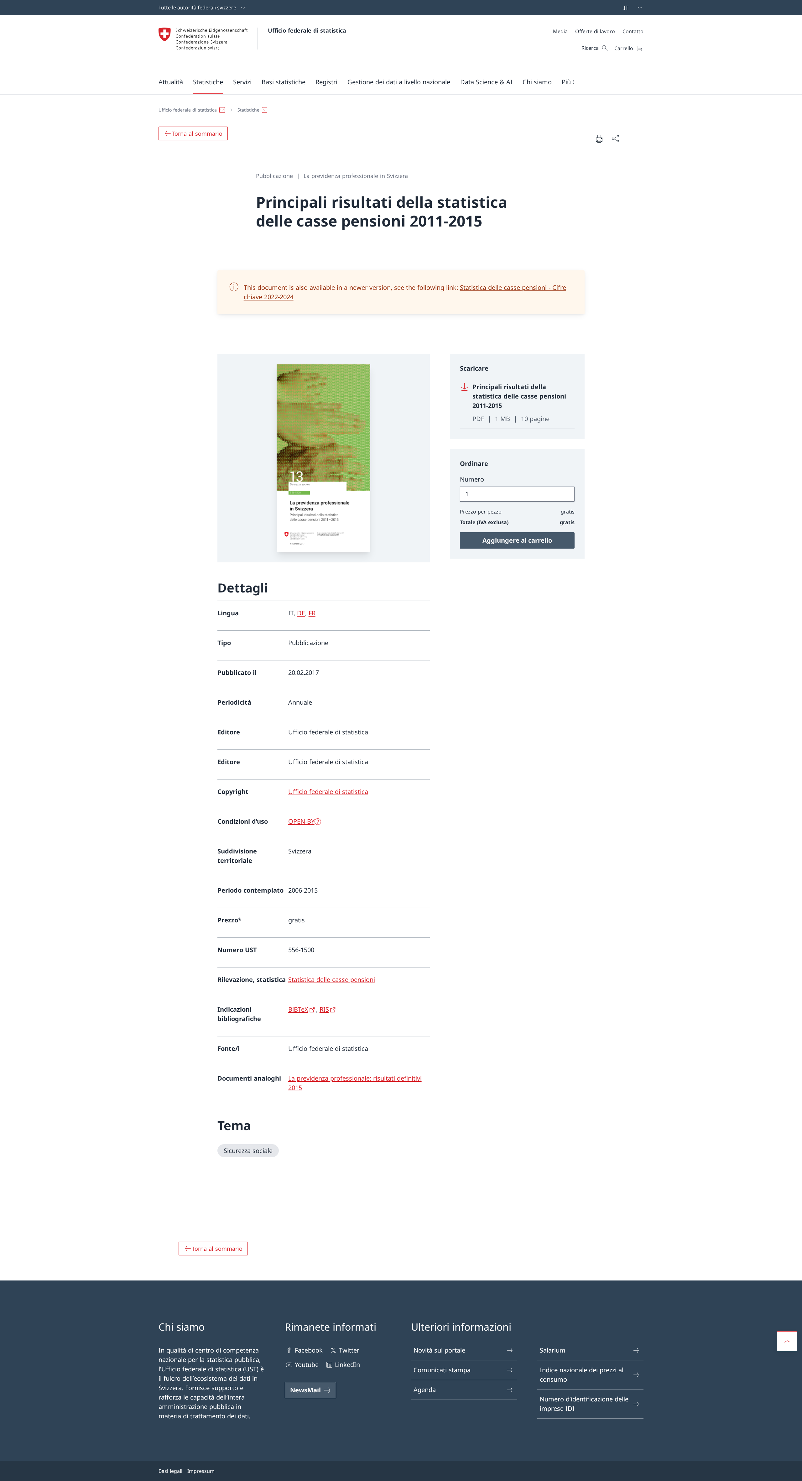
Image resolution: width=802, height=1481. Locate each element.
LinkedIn (347, 1364)
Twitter (349, 1350)
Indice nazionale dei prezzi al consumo (581, 1375)
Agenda (425, 1389)
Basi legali (170, 1471)
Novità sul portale (439, 1350)
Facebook (309, 1350)
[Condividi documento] (615, 138)
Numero (472, 479)
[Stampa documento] (599, 138)
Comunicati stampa (442, 1370)
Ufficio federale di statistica (307, 30)
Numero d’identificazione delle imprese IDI (584, 1404)
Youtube (307, 1364)
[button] (171, 81)
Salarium (552, 1350)
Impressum (201, 1471)
